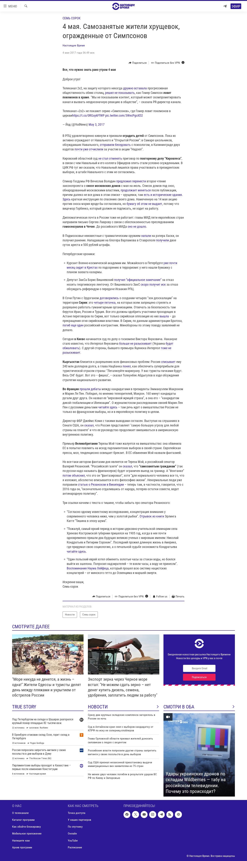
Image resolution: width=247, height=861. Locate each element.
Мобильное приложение (27, 833)
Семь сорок (71, 18)
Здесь (67, 199)
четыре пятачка (105, 302)
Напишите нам (21, 840)
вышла (164, 316)
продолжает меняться (136, 190)
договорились (109, 298)
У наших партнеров (79, 819)
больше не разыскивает (135, 343)
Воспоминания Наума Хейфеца (88, 568)
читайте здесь (107, 407)
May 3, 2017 (97, 124)
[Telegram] (225, 6)
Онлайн (72, 833)
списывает (168, 362)
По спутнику (75, 826)
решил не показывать (120, 93)
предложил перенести (131, 181)
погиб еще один (73, 325)
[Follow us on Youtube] (144, 814)
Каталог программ (23, 819)
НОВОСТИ (98, 707)
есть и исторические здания (163, 195)
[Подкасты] (178, 814)
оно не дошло (137, 226)
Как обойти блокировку (26, 826)
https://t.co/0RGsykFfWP (88, 115)
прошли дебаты (90, 389)
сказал (89, 425)
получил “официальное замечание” (137, 280)
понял (127, 366)
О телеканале (20, 813)
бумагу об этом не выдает (144, 204)
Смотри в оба (178, 707)
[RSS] (169, 814)
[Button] (138, 62)
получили (162, 240)
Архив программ (22, 847)
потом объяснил (74, 475)
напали (146, 236)
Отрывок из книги (152, 516)
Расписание (75, 847)
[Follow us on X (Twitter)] (135, 814)
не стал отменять (110, 158)
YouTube (73, 840)
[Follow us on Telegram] (161, 814)
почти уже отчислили (88, 149)
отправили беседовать (115, 145)
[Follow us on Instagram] (152, 814)
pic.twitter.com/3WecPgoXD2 (124, 115)
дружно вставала (135, 88)
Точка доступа (76, 813)
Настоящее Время (74, 45)
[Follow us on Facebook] (127, 814)
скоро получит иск (153, 284)
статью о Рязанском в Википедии (101, 484)
